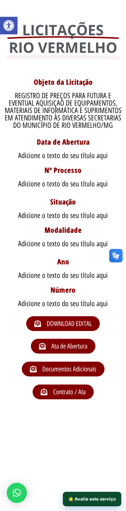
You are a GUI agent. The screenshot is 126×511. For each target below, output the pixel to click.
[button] (8, 25)
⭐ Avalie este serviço (92, 499)
